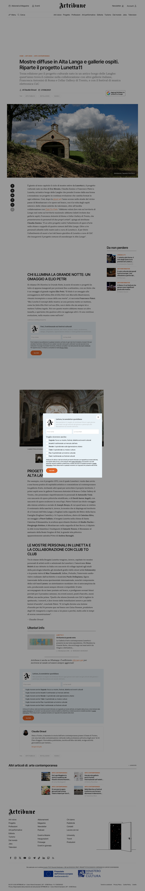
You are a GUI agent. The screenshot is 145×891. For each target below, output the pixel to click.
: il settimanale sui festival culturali (62, 456)
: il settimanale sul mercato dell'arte (63, 443)
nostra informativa (76, 461)
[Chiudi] (98, 417)
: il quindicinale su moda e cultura (62, 450)
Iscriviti (51, 471)
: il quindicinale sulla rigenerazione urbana (65, 446)
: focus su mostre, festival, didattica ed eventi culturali (70, 440)
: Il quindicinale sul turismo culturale (62, 453)
